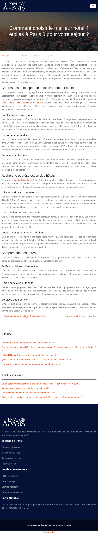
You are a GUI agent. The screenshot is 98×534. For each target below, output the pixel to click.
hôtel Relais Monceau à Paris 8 (26, 103)
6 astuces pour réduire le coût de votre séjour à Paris (27, 388)
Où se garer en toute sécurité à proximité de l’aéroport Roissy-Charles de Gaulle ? (41, 384)
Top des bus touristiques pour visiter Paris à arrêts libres (29, 342)
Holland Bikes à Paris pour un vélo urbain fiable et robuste (29, 355)
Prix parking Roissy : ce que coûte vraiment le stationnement (31, 364)
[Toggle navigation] (93, 6)
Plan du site (49, 532)
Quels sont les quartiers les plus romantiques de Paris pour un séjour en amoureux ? (42, 397)
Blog (5, 56)
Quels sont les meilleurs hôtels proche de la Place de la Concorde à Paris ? (38, 359)
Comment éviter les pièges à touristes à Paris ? (25, 318)
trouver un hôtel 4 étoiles (18, 180)
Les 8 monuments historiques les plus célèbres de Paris (28, 393)
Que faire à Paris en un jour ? (80, 316)
